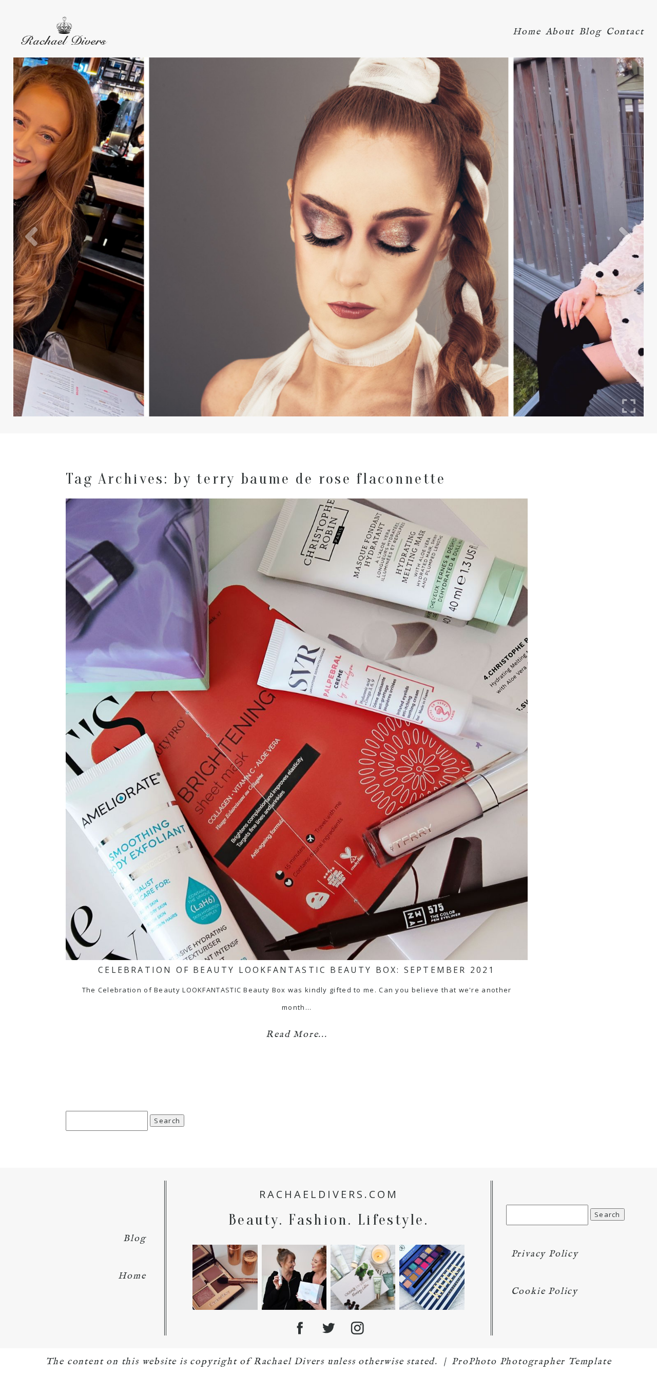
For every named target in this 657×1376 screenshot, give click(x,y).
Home (526, 32)
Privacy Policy (544, 1254)
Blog (590, 32)
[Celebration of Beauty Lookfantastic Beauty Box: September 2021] (297, 729)
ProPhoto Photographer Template (531, 1362)
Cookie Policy (544, 1292)
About (560, 32)
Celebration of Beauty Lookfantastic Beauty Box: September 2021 (296, 969)
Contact (625, 32)
